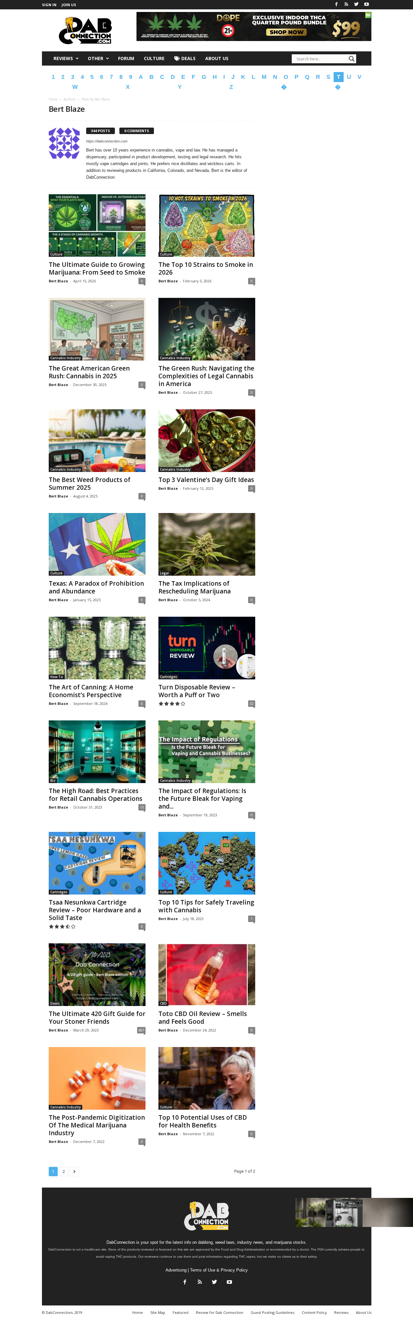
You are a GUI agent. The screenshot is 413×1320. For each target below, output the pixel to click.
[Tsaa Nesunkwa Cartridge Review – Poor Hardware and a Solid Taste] (97, 863)
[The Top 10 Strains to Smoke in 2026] (206, 225)
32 (252, 703)
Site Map (157, 1312)
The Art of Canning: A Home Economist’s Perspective (91, 691)
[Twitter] (356, 4)
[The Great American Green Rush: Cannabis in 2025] (97, 329)
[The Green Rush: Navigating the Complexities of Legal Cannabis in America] (206, 329)
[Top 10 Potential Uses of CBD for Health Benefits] (206, 1078)
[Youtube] (366, 4)
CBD (163, 1003)
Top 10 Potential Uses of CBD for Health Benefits (202, 1121)
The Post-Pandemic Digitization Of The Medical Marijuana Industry (97, 1125)
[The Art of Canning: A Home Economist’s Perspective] (97, 648)
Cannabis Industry (65, 358)
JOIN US (69, 4)
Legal (164, 573)
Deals (188, 58)
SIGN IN (49, 4)
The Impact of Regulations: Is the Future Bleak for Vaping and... (202, 799)
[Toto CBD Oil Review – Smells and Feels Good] (206, 974)
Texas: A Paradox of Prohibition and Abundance (96, 587)
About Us (216, 58)
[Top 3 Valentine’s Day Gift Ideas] (206, 440)
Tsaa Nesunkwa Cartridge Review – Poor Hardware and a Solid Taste (95, 910)
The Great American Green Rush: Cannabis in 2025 (89, 372)
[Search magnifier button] (351, 58)
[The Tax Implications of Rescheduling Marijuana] (206, 544)
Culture (154, 58)
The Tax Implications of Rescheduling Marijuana (194, 587)
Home (53, 99)
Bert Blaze (58, 280)
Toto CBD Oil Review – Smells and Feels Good (202, 1018)
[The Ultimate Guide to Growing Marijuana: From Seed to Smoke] (97, 225)
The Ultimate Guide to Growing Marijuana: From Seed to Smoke (97, 268)
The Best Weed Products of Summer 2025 (89, 484)
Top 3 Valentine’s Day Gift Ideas (206, 480)
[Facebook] (336, 4)
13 (142, 807)
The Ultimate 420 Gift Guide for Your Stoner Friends (97, 1018)
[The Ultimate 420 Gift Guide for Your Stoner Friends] (97, 974)
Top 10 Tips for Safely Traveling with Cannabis (206, 906)
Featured (180, 1312)
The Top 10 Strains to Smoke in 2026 (205, 268)
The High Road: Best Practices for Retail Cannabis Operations (95, 795)
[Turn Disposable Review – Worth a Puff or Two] (206, 648)
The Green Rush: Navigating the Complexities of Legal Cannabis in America (206, 376)
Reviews (63, 58)
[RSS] (346, 4)
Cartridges (168, 677)
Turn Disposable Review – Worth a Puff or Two (196, 691)
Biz (52, 780)
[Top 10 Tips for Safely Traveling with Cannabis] (206, 863)
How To (56, 677)
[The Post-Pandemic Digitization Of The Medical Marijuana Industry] (97, 1078)
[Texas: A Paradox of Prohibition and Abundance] (97, 544)
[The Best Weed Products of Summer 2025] (97, 440)
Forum (126, 58)
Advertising (176, 1270)
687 (141, 1030)
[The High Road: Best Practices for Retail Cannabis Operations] (97, 751)
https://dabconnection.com (106, 141)
